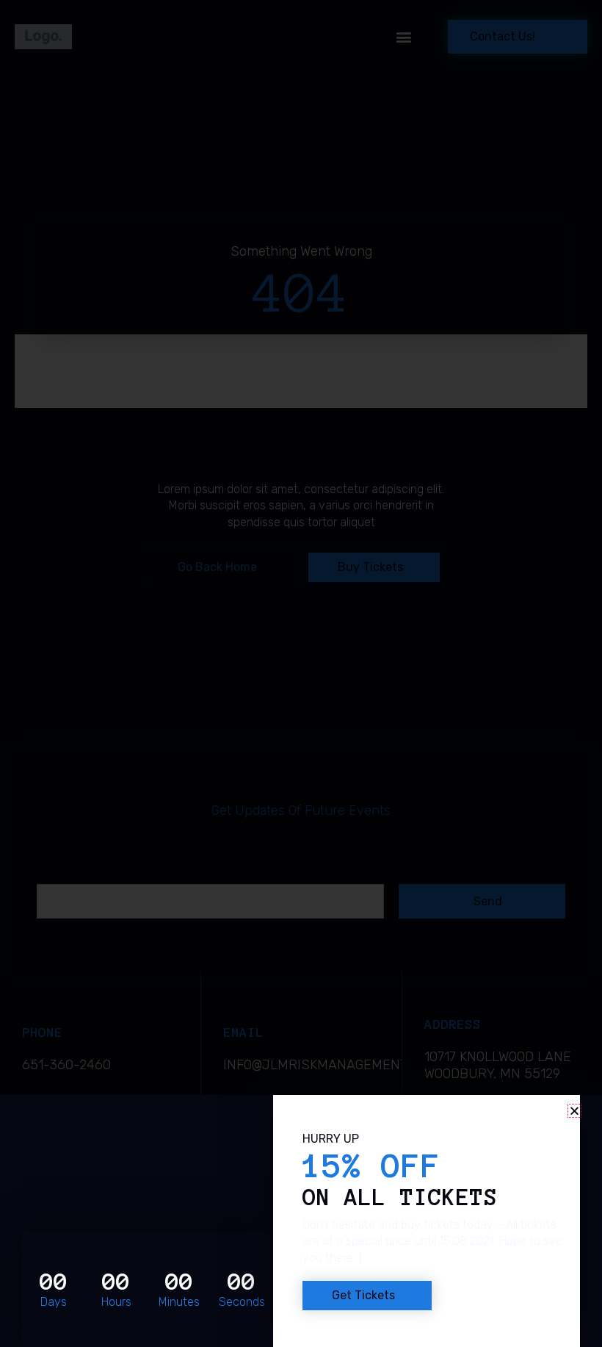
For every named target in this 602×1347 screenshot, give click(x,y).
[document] (301, 673)
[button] (574, 1110)
